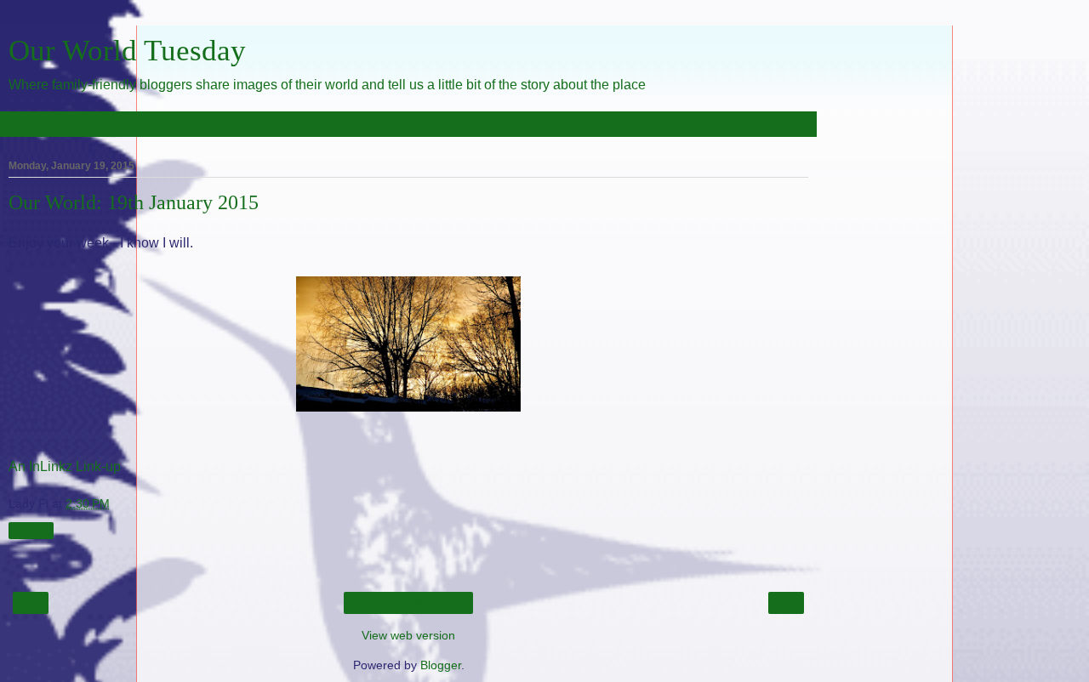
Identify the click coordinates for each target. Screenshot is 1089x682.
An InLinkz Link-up (65, 466)
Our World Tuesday (127, 50)
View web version (408, 635)
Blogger (440, 665)
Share (31, 531)
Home (409, 603)
